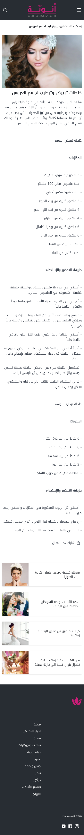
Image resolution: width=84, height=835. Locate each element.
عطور (37, 759)
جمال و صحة (33, 766)
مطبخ (37, 738)
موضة (37, 724)
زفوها (78, 26)
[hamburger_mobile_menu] (77, 10)
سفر (38, 773)
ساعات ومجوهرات (30, 745)
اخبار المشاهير (31, 731)
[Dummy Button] (21, 10)
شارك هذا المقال (63, 543)
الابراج (37, 794)
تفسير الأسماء (31, 787)
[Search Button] (3, 10)
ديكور (37, 780)
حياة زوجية (34, 752)
